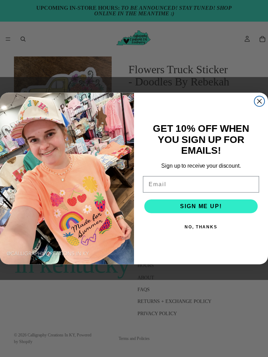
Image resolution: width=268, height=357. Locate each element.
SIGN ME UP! (201, 206)
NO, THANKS (201, 227)
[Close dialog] (259, 101)
